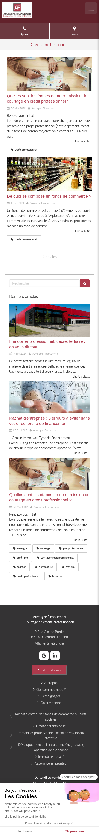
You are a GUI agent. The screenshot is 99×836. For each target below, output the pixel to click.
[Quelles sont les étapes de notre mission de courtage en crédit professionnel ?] (49, 74)
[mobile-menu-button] (91, 8)
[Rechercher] (85, 283)
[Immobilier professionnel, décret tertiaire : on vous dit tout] (49, 320)
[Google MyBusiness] (44, 655)
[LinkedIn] (55, 655)
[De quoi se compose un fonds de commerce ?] (49, 174)
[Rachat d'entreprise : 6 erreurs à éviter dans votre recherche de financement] (49, 397)
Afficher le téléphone (49, 643)
